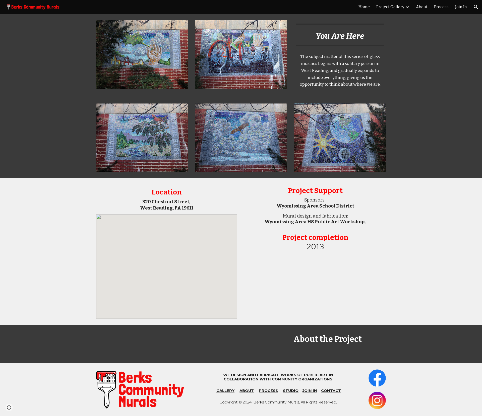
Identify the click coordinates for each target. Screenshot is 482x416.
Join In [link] (461, 7)
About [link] (422, 7)
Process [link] (441, 7)
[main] (340, 35)
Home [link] (364, 7)
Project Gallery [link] (390, 7)
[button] (476, 7)
